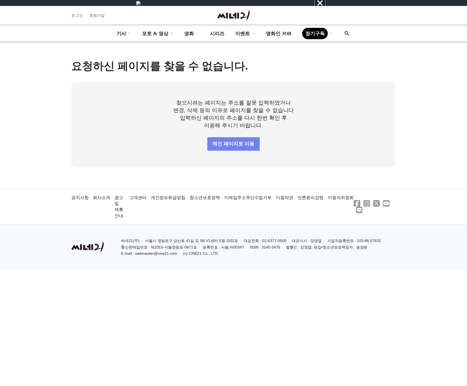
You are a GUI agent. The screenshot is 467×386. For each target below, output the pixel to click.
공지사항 (80, 197)
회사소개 (101, 197)
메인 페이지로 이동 (233, 143)
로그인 (77, 15)
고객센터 (138, 197)
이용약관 (284, 197)
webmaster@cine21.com (156, 253)
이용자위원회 (341, 197)
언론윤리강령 (310, 197)
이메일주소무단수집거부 (248, 197)
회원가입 (97, 15)
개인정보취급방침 (168, 197)
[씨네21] (233, 15)
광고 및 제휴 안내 (119, 206)
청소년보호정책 (205, 197)
